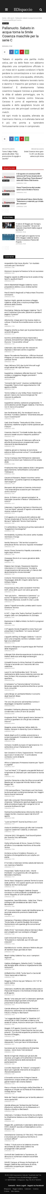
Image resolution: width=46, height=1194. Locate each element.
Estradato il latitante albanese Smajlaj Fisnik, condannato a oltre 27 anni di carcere (22, 711)
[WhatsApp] (27, 52)
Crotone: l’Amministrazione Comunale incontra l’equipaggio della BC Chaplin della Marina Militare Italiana (23, 580)
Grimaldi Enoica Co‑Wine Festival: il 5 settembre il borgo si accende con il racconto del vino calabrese (23, 664)
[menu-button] (6, 10)
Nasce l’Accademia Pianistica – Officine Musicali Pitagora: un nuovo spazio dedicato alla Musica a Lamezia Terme (23, 358)
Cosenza (35, 1189)
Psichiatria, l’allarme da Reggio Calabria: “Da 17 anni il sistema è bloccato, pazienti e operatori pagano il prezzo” (23, 312)
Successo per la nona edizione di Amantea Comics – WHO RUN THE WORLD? (21, 1049)
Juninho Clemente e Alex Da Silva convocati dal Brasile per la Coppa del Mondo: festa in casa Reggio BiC (23, 782)
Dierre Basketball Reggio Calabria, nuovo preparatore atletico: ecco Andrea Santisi (21, 286)
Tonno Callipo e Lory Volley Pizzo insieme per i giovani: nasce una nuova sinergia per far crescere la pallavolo (23, 395)
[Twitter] (16, 52)
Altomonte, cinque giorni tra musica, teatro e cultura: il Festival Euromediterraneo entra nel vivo (22, 322)
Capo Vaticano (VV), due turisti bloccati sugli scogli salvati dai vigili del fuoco (22, 366)
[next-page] (7, 210)
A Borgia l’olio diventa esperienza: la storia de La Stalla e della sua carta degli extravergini (23, 655)
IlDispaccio (7, 1189)
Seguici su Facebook (35, 1185)
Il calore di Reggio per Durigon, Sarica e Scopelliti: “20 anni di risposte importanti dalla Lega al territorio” (29, 227)
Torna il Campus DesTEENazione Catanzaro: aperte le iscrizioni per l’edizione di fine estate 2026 (23, 460)
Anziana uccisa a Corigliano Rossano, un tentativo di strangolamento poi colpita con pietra (21, 855)
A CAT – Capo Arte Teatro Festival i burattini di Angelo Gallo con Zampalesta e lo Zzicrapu (23, 614)
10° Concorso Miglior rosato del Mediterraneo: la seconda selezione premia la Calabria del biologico (23, 912)
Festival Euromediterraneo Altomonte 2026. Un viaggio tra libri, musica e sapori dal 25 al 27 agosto (23, 814)
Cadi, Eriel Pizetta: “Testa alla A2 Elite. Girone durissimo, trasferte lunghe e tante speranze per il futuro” (24, 425)
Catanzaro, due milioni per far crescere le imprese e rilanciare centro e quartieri (21, 349)
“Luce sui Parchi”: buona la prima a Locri (20, 822)
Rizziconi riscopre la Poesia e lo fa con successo (23, 271)
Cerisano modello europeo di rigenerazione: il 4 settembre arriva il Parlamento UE (23, 746)
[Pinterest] (22, 52)
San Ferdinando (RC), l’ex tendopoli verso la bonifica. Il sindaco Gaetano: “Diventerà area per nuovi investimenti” (23, 415)
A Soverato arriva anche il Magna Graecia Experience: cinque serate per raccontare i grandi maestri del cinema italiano (21, 1080)
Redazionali (8, 217)
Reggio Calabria (18, 1189)
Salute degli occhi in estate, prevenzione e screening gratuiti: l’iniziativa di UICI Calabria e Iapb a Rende (23, 737)
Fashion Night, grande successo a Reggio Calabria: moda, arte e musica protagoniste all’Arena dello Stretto (21, 302)
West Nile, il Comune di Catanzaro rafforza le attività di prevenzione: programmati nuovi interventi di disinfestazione (22, 442)
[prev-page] (3, 210)
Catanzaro (28, 1189)
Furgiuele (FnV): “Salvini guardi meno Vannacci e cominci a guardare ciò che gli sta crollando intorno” (23, 719)
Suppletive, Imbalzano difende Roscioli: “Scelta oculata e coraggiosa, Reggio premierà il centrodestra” (23, 375)
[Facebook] (11, 52)
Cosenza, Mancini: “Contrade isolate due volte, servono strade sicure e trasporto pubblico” (23, 433)
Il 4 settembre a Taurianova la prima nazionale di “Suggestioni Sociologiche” (24, 528)
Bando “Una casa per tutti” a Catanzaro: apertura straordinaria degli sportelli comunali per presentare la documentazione (23, 1001)
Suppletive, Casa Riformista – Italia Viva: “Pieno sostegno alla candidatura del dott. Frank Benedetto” (23, 902)
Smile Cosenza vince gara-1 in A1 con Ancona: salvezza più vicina (34, 154)
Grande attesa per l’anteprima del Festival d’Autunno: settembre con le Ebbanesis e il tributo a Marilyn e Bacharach (21, 1011)
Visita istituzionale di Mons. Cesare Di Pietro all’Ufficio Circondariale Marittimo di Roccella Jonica (22, 845)
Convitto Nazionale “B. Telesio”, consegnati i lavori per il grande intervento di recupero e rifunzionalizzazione (22, 1070)
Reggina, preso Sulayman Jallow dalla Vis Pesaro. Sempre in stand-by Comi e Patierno (22, 728)
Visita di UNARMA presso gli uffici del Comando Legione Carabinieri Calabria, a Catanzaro (23, 829)
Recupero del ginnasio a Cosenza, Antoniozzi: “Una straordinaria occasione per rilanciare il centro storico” (22, 489)
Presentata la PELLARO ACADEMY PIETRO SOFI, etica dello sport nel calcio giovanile (22, 589)
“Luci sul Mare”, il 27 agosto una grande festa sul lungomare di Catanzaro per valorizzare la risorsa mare (24, 772)
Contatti (11, 1185)
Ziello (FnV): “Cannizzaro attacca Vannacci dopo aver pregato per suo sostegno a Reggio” (23, 931)
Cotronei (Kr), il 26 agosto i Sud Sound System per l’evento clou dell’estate (22, 836)
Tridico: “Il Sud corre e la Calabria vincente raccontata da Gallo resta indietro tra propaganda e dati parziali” (21, 1147)
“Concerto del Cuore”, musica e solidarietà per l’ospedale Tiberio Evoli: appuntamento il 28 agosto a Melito (22, 385)
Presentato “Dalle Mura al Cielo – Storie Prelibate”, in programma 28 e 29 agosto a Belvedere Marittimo (21, 873)
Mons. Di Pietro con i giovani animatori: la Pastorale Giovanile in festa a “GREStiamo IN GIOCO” (22, 499)
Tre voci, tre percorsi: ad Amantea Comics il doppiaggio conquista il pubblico (21, 703)
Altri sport (11, 18)
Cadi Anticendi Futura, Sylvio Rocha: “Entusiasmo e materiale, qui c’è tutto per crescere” (30, 201)
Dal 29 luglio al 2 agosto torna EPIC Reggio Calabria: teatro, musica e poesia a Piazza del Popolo (28, 239)
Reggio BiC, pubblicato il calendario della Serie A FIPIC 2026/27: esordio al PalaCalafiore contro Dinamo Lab (23, 1127)
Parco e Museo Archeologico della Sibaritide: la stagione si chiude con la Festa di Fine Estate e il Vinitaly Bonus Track (24, 1089)
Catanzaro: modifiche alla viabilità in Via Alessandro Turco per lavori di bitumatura (21, 1041)
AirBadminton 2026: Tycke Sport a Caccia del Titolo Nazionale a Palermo (22, 974)
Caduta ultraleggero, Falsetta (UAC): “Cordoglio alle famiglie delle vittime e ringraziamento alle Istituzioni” (23, 965)
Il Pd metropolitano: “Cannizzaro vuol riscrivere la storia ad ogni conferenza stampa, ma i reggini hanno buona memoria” (24, 792)
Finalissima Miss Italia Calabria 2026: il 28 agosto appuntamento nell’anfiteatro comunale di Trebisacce (24, 470)
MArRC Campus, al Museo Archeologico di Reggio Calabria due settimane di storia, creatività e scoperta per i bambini (21, 1164)
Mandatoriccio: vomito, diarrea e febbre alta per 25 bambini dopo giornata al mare (23, 949)
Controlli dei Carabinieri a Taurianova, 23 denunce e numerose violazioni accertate (21, 1156)
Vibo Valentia (15, 1191)
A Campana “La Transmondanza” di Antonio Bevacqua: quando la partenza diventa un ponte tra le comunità (23, 686)
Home (4, 18)
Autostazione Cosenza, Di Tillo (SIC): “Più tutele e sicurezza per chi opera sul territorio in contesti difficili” (23, 1137)
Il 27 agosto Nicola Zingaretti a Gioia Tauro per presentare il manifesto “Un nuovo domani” (23, 630)
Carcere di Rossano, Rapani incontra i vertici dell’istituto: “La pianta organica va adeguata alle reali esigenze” (23, 480)
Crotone (6, 1191)
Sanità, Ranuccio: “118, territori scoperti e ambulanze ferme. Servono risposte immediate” (23, 544)
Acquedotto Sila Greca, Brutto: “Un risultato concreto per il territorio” (21, 264)
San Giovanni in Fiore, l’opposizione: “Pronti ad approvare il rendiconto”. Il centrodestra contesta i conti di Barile (23, 755)
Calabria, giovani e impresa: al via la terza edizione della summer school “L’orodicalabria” (23, 451)
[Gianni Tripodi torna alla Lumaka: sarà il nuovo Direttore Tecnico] (8, 190)
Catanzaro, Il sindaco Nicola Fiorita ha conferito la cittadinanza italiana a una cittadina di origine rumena (23, 1117)
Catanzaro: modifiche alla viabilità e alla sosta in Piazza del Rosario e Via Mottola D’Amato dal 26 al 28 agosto (23, 991)
